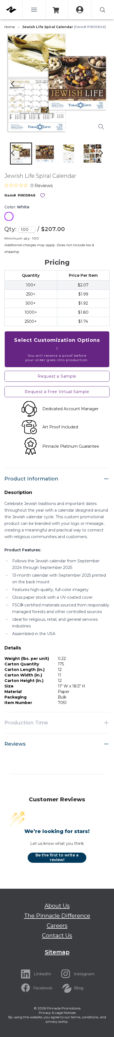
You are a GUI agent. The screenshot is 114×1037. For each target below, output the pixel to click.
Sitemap (57, 952)
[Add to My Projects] (42, 195)
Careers (57, 925)
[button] (21, 154)
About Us (57, 905)
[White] (8, 216)
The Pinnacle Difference (57, 915)
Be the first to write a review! (57, 858)
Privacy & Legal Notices (57, 1013)
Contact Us (57, 935)
